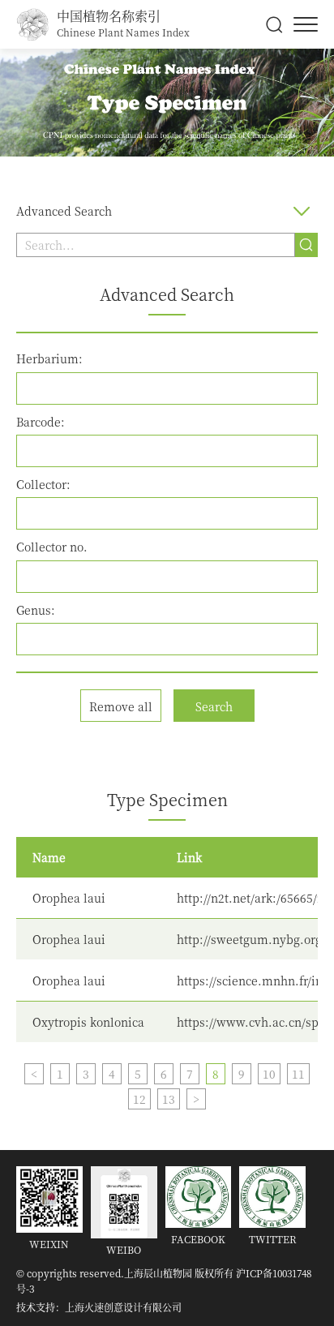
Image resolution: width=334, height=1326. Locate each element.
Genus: (35, 610)
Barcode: (40, 422)
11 (298, 1074)
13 (168, 1099)
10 (269, 1074)
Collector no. (52, 547)
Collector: (43, 484)
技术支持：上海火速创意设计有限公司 (99, 1307)
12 (139, 1099)
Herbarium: (49, 358)
